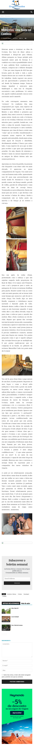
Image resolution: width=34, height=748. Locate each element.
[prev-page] (3, 634)
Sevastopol (26, 594)
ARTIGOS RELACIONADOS (11, 603)
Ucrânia (4, 596)
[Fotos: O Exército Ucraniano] (6, 628)
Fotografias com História (5, 629)
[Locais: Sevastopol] (6, 619)
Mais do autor (25, 603)
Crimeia (20, 594)
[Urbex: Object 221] (6, 611)
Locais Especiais (5, 621)
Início (2, 16)
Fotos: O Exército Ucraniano (17, 625)
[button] (3, 12)
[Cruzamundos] (17, 5)
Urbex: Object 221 (14, 608)
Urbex (3, 613)
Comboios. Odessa (11, 594)
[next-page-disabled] (6, 634)
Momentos (7, 16)
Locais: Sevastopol (15, 616)
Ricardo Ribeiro (7, 38)
